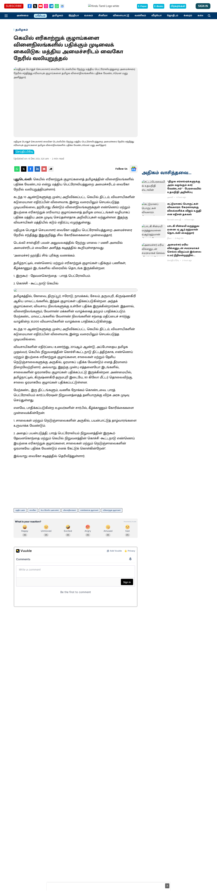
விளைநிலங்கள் (69, 510)
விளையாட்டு (121, 15)
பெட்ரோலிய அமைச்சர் (50, 510)
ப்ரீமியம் (40, 16)
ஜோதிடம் (172, 15)
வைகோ (32, 510)
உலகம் (88, 15)
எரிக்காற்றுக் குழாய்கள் (112, 510)
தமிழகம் (57, 15)
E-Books (158, 6)
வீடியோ (156, 15)
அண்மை (22, 15)
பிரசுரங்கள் (178, 6)
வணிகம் (140, 15)
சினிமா (102, 15)
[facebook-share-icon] (30, 171)
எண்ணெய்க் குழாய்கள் (89, 510)
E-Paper (142, 6)
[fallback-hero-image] (154, 187)
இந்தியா (73, 15)
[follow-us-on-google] (134, 169)
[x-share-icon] (23, 171)
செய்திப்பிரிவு (24, 152)
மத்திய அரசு (20, 510)
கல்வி (201, 15)
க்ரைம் (188, 15)
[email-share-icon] (44, 171)
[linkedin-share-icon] (37, 171)
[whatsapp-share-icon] (17, 171)
